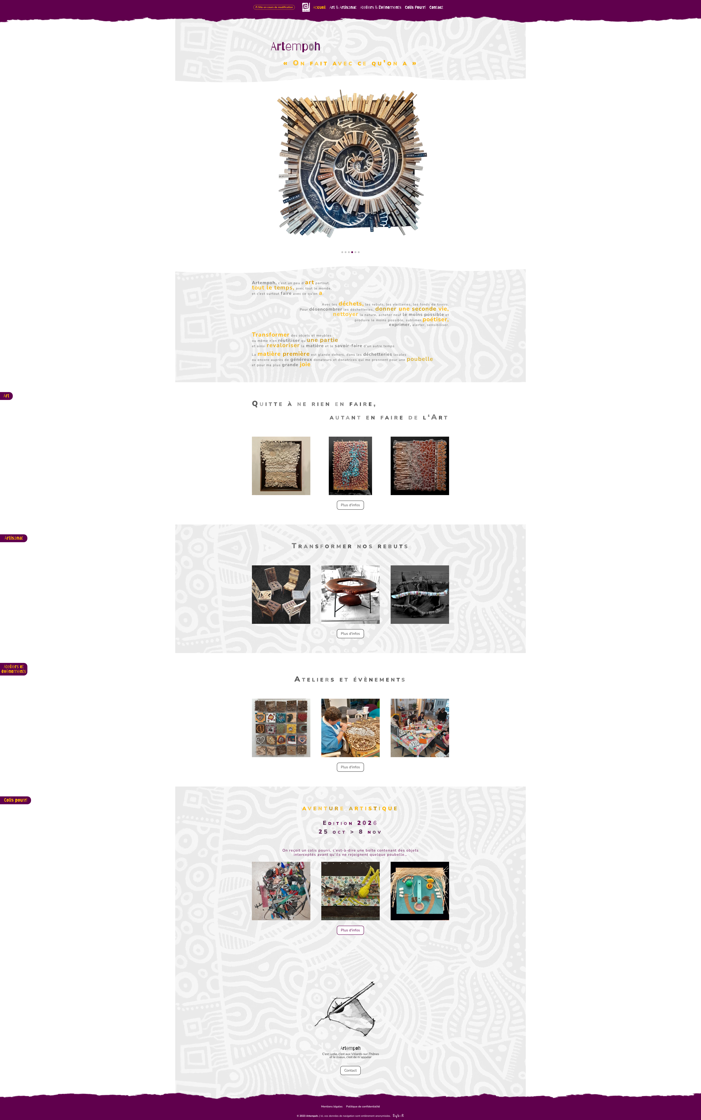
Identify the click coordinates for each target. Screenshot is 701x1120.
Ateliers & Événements (380, 7)
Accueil (319, 7)
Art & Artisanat (343, 7)
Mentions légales (331, 1106)
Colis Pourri (415, 7)
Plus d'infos (350, 505)
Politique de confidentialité (363, 1106)
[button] (342, 252)
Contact (436, 7)
